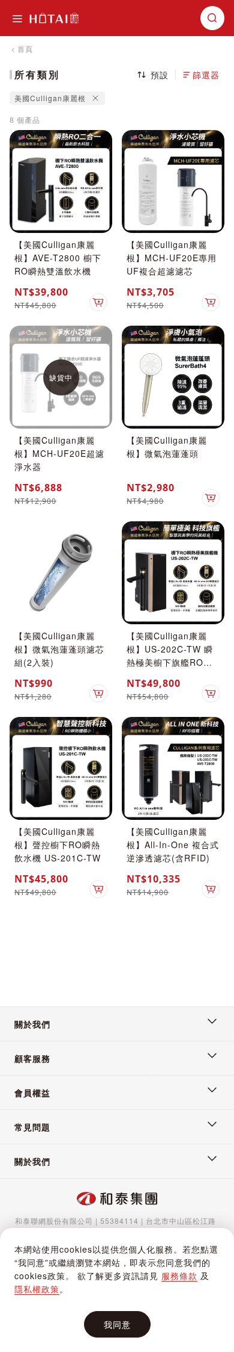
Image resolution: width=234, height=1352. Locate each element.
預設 (160, 75)
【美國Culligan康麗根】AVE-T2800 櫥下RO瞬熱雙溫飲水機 (57, 257)
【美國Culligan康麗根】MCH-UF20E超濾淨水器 (59, 453)
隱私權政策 (36, 1289)
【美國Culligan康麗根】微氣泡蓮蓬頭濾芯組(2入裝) (59, 649)
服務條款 (179, 1276)
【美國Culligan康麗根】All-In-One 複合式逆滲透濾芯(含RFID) (173, 844)
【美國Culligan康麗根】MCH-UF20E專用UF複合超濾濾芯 (172, 257)
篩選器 (206, 75)
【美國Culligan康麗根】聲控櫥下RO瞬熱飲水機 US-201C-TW (57, 844)
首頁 (25, 48)
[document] (117, 1290)
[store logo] (54, 18)
